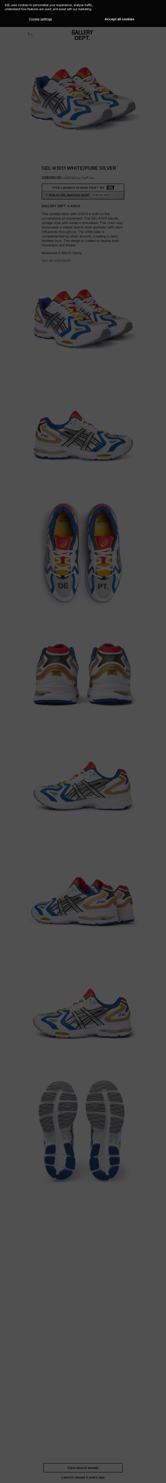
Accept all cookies (119, 19)
